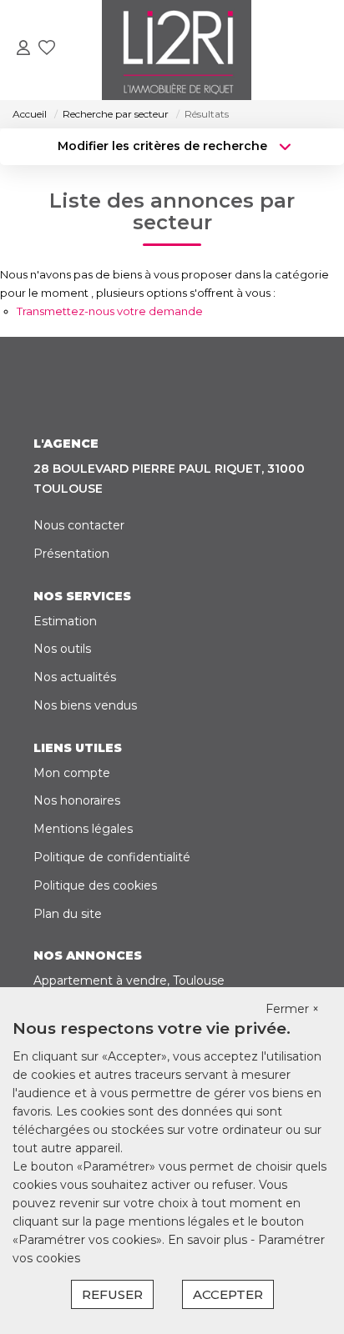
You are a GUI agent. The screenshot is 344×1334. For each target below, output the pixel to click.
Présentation (71, 553)
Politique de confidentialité (111, 857)
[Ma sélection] (46, 49)
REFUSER (112, 1294)
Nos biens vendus (85, 705)
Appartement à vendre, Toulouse (129, 980)
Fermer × (292, 1008)
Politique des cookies (95, 885)
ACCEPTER (228, 1294)
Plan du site (67, 913)
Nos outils (62, 648)
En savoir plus (209, 1239)
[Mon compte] (23, 49)
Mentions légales (83, 828)
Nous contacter (78, 525)
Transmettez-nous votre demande (110, 311)
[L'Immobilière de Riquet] (176, 50)
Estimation (65, 621)
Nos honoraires (76, 800)
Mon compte (71, 772)
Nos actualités (74, 677)
